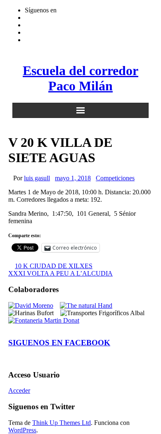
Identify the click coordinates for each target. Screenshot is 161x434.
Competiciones (115, 178)
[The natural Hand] (86, 305)
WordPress (22, 430)
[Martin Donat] (43, 320)
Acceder (19, 390)
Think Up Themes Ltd (61, 422)
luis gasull (37, 178)
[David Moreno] (30, 305)
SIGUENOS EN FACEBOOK (59, 342)
